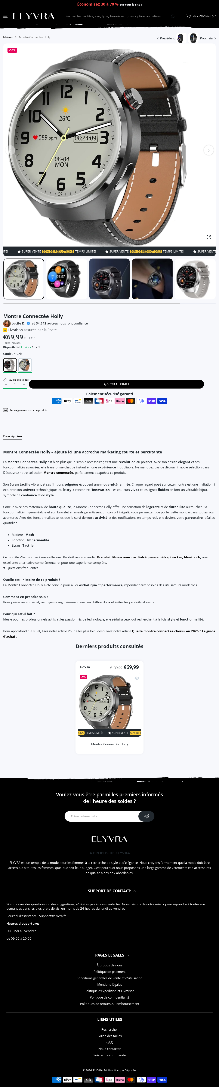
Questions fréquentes (22, 568)
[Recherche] (173, 16)
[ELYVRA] (34, 16)
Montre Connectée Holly (109, 744)
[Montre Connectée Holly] (109, 705)
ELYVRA (85, 666)
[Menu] (5, 16)
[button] (209, 150)
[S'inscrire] (146, 816)
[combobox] (122, 16)
